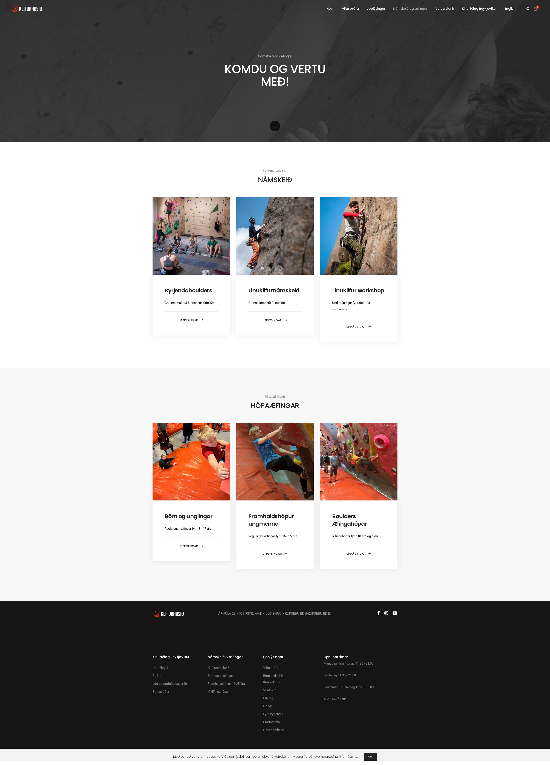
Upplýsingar (376, 8)
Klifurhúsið (341, 699)
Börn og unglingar (220, 676)
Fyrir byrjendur (273, 714)
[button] (191, 320)
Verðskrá (269, 690)
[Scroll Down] (275, 126)
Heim (330, 8)
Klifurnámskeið (218, 668)
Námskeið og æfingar (410, 8)
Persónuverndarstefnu (321, 756)
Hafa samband (273, 730)
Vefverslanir (444, 8)
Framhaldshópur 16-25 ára (226, 684)
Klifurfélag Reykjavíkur (479, 8)
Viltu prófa (350, 8)
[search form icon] (528, 8)
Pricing (268, 698)
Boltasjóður (161, 692)
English (510, 8)
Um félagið (160, 668)
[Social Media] (378, 613)
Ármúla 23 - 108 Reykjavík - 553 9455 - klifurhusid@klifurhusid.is (274, 613)
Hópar (267, 706)
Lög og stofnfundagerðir (170, 684)
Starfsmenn (271, 722)
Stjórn (157, 676)
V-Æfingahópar (218, 692)
